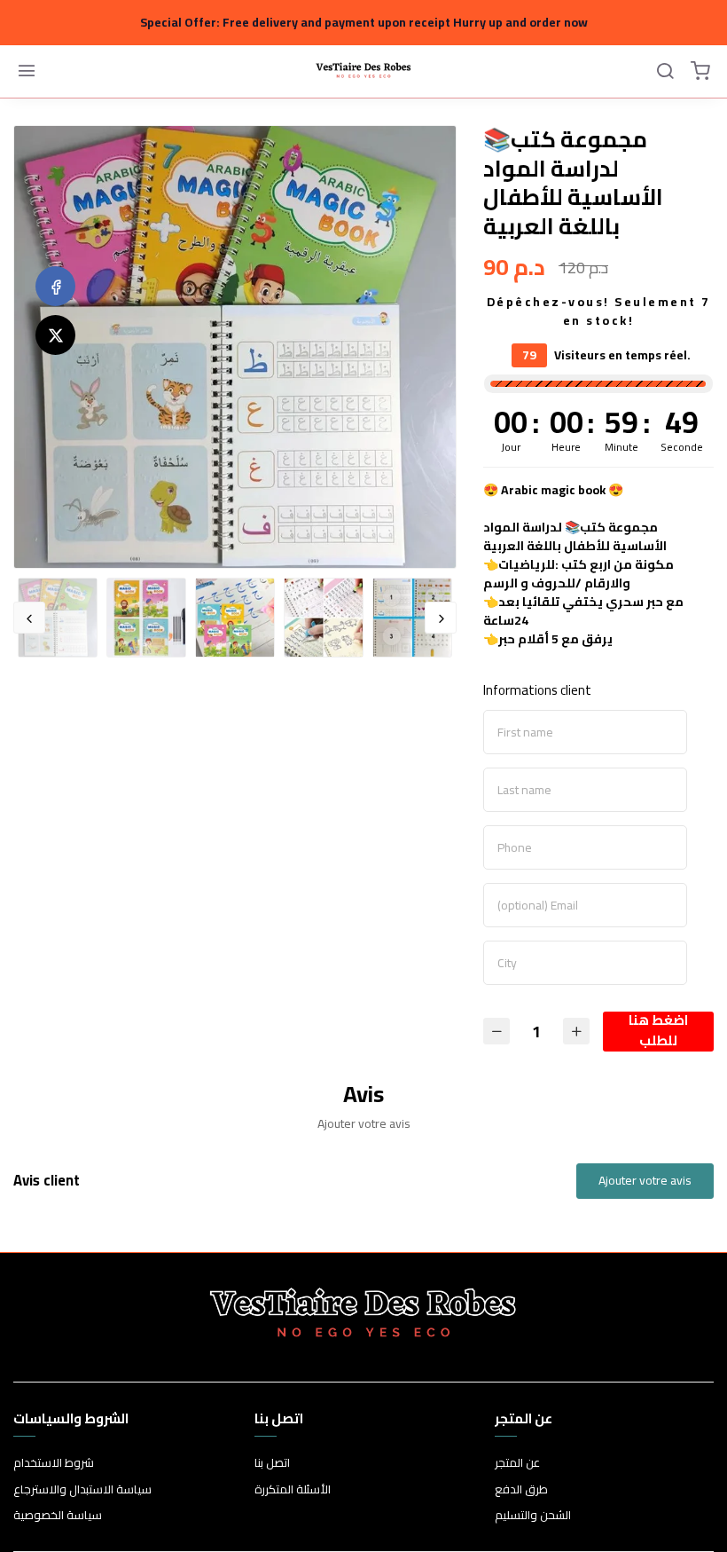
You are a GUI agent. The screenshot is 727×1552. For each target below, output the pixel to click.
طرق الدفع (521, 1490)
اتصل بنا (272, 1463)
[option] (235, 347)
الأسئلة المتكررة (292, 1490)
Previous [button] (29, 618)
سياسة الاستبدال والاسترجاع (82, 1490)
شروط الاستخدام (53, 1463)
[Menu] (26, 72)
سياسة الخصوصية (57, 1515)
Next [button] (441, 618)
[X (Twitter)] (55, 335)
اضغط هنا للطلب (658, 1032)
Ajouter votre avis (645, 1180)
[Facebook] (55, 286)
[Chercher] (665, 72)
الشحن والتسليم (533, 1515)
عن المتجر (517, 1463)
